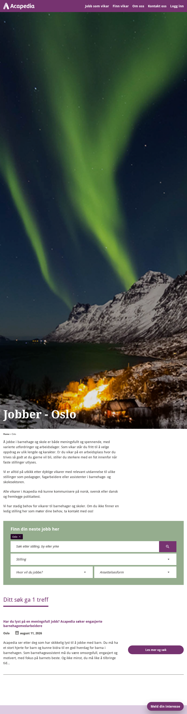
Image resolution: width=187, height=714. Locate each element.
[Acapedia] (19, 6)
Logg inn (177, 6)
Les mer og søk (155, 650)
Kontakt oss (157, 6)
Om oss (138, 6)
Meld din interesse (165, 706)
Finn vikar (121, 6)
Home (6, 434)
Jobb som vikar (97, 6)
